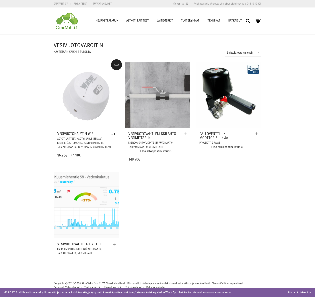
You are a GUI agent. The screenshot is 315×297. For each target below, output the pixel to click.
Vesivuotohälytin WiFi (75, 134)
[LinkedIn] (187, 3)
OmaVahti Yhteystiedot (67, 287)
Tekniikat (213, 20)
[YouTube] (178, 3)
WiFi (110, 146)
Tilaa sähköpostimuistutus (156, 151)
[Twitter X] (183, 3)
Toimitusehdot (133, 287)
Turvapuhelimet (102, 3)
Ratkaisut (235, 20)
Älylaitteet (80, 3)
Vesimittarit (100, 146)
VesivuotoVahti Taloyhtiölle (81, 244)
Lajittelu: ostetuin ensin (240, 52)
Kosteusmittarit (93, 142)
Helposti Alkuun (107, 20)
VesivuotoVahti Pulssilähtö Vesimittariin (152, 136)
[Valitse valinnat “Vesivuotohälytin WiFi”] (114, 134)
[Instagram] (175, 3)
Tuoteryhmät (190, 20)
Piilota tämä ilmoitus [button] (299, 292)
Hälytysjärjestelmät (89, 138)
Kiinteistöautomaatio (69, 142)
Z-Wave (216, 142)
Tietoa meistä (92, 287)
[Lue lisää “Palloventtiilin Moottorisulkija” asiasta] (257, 134)
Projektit (205, 142)
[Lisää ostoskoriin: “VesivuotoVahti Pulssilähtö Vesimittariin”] (186, 134)
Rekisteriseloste (155, 287)
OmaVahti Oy (61, 3)
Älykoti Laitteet (137, 20)
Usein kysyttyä (112, 287)
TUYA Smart (84, 146)
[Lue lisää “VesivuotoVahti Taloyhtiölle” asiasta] (115, 244)
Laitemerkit (165, 20)
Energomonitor (137, 142)
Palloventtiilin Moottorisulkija (213, 136)
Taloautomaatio (67, 146)
